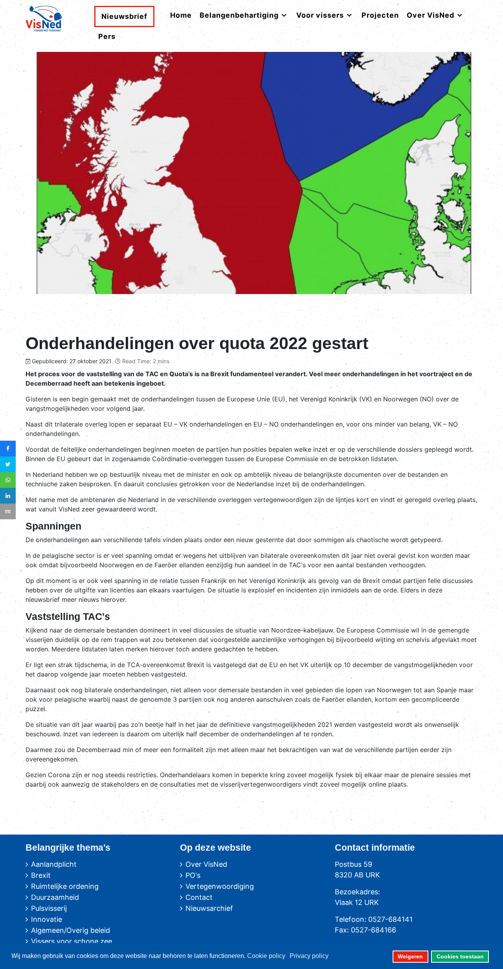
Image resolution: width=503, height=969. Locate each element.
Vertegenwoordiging (219, 886)
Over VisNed (206, 864)
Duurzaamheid (55, 897)
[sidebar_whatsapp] (8, 480)
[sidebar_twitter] (8, 464)
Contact (199, 897)
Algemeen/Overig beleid (70, 930)
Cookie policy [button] (266, 955)
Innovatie (46, 919)
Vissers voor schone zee (71, 941)
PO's (192, 875)
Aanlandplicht (54, 864)
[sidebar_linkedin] (8, 496)
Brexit (41, 875)
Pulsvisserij (49, 908)
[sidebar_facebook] (8, 448)
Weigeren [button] (410, 956)
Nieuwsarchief (209, 908)
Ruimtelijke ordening (65, 886)
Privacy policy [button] (309, 955)
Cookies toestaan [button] (460, 956)
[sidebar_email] (8, 511)
